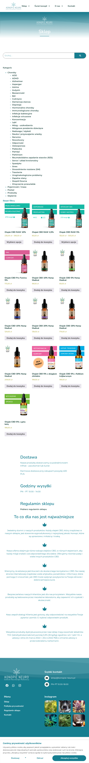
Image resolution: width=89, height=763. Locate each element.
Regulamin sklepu (12, 710)
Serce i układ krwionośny (25, 160)
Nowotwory (18, 140)
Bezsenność (18, 93)
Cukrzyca (17, 99)
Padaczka (17, 149)
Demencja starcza (21, 102)
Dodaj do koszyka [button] (43, 242)
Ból (14, 96)
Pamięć (16, 152)
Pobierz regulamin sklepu (33, 509)
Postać (11, 190)
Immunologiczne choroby (25, 110)
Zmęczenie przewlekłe (23, 184)
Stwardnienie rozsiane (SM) (26, 169)
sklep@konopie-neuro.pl (63, 678)
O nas (57, 6)
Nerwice (16, 137)
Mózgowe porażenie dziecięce (27, 128)
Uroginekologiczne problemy (27, 175)
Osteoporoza (18, 146)
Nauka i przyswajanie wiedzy (27, 134)
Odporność (18, 143)
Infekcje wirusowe (21, 116)
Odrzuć (40, 758)
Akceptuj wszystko (69, 758)
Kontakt (71, 6)
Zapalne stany (19, 178)
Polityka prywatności (14, 706)
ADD (14, 75)
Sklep (24, 6)
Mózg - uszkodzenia (22, 125)
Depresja (16, 105)
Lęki (14, 122)
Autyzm (16, 90)
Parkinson (17, 155)
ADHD (15, 78)
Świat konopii (41, 6)
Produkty (12, 193)
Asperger (17, 84)
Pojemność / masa (17, 187)
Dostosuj (15, 758)
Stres (14, 166)
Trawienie (17, 172)
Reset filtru (9, 200)
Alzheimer (17, 81)
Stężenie (12, 196)
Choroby (12, 72)
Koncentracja (19, 119)
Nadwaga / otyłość (21, 131)
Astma (15, 87)
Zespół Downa (19, 181)
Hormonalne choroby (23, 108)
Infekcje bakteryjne (22, 113)
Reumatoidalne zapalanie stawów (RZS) (32, 157)
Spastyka (16, 163)
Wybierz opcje (14, 242)
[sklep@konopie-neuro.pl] (46, 678)
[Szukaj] (80, 55)
